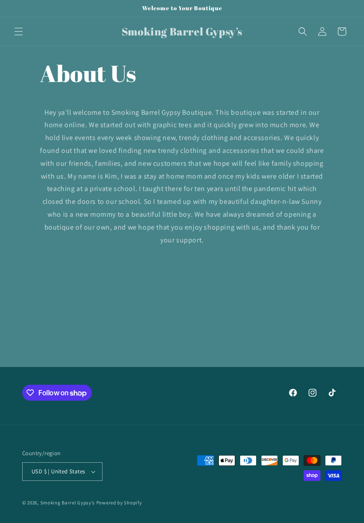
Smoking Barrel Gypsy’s (67, 503)
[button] (18, 31)
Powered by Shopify (119, 503)
